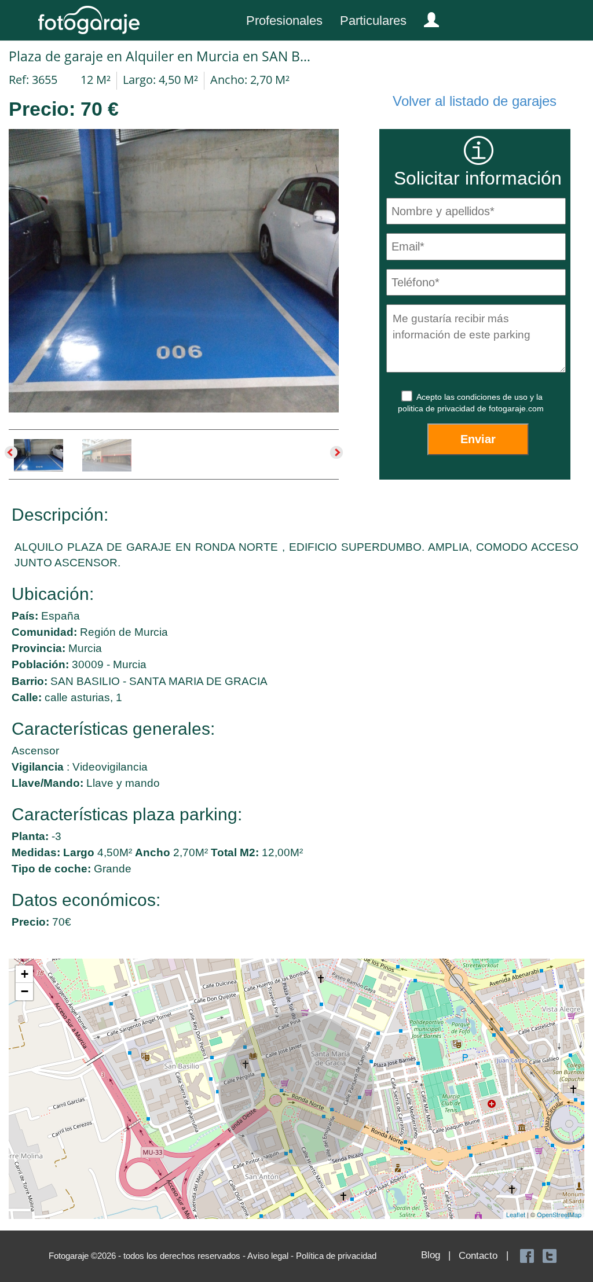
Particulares (373, 20)
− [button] (24, 991)
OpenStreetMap (559, 1214)
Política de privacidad (336, 1256)
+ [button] (24, 974)
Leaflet (515, 1214)
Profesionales (284, 20)
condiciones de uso (493, 396)
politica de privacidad (437, 408)
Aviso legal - (271, 1256)
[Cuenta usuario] (426, 17)
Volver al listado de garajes (475, 101)
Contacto (478, 1255)
